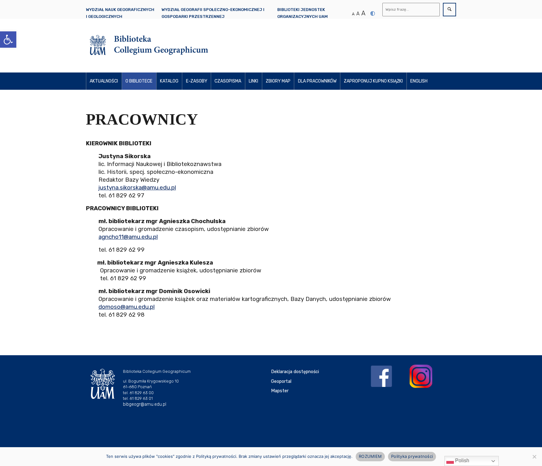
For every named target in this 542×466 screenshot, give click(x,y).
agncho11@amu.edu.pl (128, 236)
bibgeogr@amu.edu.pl (144, 404)
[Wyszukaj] (449, 9)
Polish (461, 460)
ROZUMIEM (370, 456)
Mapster (280, 391)
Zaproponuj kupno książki (373, 81)
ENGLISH (419, 81)
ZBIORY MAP (278, 81)
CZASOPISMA (228, 81)
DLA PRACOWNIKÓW (317, 81)
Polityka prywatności (412, 456)
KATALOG (169, 81)
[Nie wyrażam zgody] (534, 456)
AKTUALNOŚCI (104, 81)
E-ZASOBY (196, 81)
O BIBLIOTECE (138, 81)
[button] (8, 39)
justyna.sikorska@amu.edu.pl (137, 187)
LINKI (253, 81)
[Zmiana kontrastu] (372, 13)
